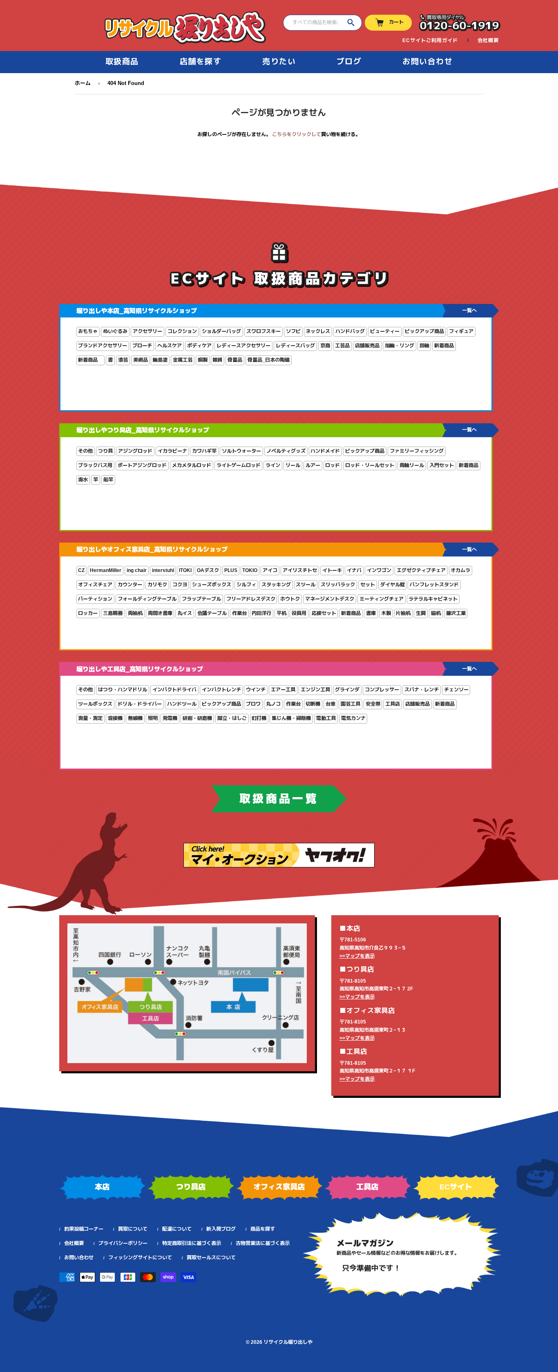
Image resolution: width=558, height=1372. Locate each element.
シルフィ (246, 585)
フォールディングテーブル (147, 599)
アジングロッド (135, 451)
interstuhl (163, 570)
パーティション (95, 599)
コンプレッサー (382, 690)
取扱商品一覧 (279, 799)
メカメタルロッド (191, 465)
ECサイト (456, 1186)
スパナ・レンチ (421, 690)
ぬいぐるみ (115, 331)
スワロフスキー (263, 331)
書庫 (371, 613)
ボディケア (199, 346)
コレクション (182, 331)
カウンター (130, 585)
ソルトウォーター (241, 451)
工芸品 (342, 346)
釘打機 (259, 718)
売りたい (279, 61)
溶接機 (115, 718)
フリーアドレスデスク (250, 599)
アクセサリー (147, 331)
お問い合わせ (427, 61)
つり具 (105, 451)
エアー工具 (283, 690)
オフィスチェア (95, 585)
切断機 (313, 704)
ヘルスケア (169, 346)
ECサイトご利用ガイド (430, 40)
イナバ (354, 570)
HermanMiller (105, 570)
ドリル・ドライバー (140, 704)
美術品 (140, 360)
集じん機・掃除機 (291, 718)
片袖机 (403, 613)
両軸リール (412, 465)
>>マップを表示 (357, 956)
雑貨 (217, 360)
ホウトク (290, 599)
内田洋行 (261, 613)
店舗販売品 (367, 346)
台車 (330, 704)
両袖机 (135, 613)
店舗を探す (201, 61)
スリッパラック (338, 585)
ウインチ (256, 690)
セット (367, 585)
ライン (273, 465)
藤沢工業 (456, 613)
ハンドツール (181, 704)
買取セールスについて (211, 1257)
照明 (153, 718)
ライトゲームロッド (239, 465)
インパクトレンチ (221, 690)
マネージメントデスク (329, 599)
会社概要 (488, 40)
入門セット (441, 465)
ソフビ (293, 331)
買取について (132, 1229)
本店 (102, 1186)
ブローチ (142, 346)
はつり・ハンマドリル (122, 690)
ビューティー (385, 331)
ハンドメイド (325, 451)
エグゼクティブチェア (421, 570)
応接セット (324, 613)
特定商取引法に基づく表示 (191, 1243)
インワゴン (379, 570)
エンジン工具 (315, 690)
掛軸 (424, 346)
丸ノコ (273, 704)
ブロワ (253, 704)
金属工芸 (182, 360)
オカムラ (460, 570)
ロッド (332, 465)
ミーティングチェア (381, 599)
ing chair (137, 570)
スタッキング (276, 585)
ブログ (349, 61)
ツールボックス (95, 704)
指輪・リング (399, 346)
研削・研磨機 (197, 718)
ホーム (83, 83)
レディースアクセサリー (243, 346)
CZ (81, 570)
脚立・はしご (232, 718)
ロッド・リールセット (369, 465)
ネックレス (318, 331)
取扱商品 (122, 61)
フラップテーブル (201, 599)
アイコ (270, 570)
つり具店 (190, 1186)
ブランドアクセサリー (102, 346)
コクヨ (179, 585)
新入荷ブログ (221, 1229)
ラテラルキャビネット (433, 599)
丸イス (184, 613)
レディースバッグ (295, 346)
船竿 (108, 480)
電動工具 (326, 718)
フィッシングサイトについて (140, 1257)
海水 (83, 480)
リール (293, 465)
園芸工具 (350, 704)
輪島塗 (160, 360)
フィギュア (461, 331)
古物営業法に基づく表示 (263, 1243)
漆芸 (123, 360)
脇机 (436, 613)
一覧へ (469, 310)
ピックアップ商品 (424, 331)
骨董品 (235, 360)
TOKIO (249, 570)
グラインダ (347, 690)
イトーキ (332, 570)
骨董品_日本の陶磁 (269, 360)
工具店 (392, 704)
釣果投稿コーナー (83, 1229)
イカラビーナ (172, 451)
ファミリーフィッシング (417, 451)
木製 (386, 613)
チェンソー (456, 690)
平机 (281, 613)
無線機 (135, 718)
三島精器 (113, 613)
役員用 (299, 613)
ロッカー (88, 613)
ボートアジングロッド (142, 465)
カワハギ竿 (204, 451)
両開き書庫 (160, 613)
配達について (177, 1229)
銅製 (203, 360)
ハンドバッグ (350, 331)
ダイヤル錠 (392, 585)
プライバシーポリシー (122, 1243)
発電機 (170, 718)
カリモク (157, 585)
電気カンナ (353, 718)
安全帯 (373, 704)
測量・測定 (90, 718)
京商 (325, 346)
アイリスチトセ (300, 570)
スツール (305, 585)
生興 (421, 613)
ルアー (313, 465)
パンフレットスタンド (434, 585)
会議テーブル (212, 613)
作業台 (239, 613)
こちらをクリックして (296, 134)
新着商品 (444, 346)
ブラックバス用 (95, 465)
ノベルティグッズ (286, 451)
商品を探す (262, 1229)
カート (396, 22)
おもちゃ (88, 331)
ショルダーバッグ (221, 331)
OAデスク (208, 570)
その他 (85, 451)
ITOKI (185, 570)
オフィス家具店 (279, 1186)
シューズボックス (211, 585)
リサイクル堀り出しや (287, 1342)
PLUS (230, 570)
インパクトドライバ (174, 690)
